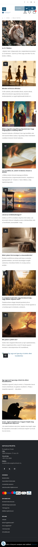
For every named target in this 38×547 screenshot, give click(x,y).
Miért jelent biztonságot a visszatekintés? (17, 255)
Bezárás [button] (34, 544)
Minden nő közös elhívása (11, 88)
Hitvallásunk (6, 532)
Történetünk (6, 529)
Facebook (4, 469)
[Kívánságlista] (29, 12)
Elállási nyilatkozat (8, 511)
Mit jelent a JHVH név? (10, 340)
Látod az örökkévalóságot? (12, 215)
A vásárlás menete (7, 484)
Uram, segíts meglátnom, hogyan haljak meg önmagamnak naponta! (18, 422)
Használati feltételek (8, 481)
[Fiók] (25, 12)
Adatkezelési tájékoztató (10, 487)
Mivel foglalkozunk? (8, 522)
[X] (27, 2)
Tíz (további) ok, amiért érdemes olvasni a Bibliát (17, 171)
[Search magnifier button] (32, 8)
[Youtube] (31, 2)
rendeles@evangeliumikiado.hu (11, 463)
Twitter (9, 469)
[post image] (19, 33)
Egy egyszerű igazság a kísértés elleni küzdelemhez (15, 380)
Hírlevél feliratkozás (8, 502)
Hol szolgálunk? (7, 526)
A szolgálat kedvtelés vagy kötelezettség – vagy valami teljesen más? (17, 298)
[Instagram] (34, 2)
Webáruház (5, 478)
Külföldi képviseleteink (9, 505)
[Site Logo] (6, 12)
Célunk (4, 519)
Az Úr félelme (7, 48)
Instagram (14, 469)
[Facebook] (24, 2)
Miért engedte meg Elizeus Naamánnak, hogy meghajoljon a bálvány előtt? (18, 129)
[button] (4, 9)
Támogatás (5, 508)
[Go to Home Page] (2, 18)
